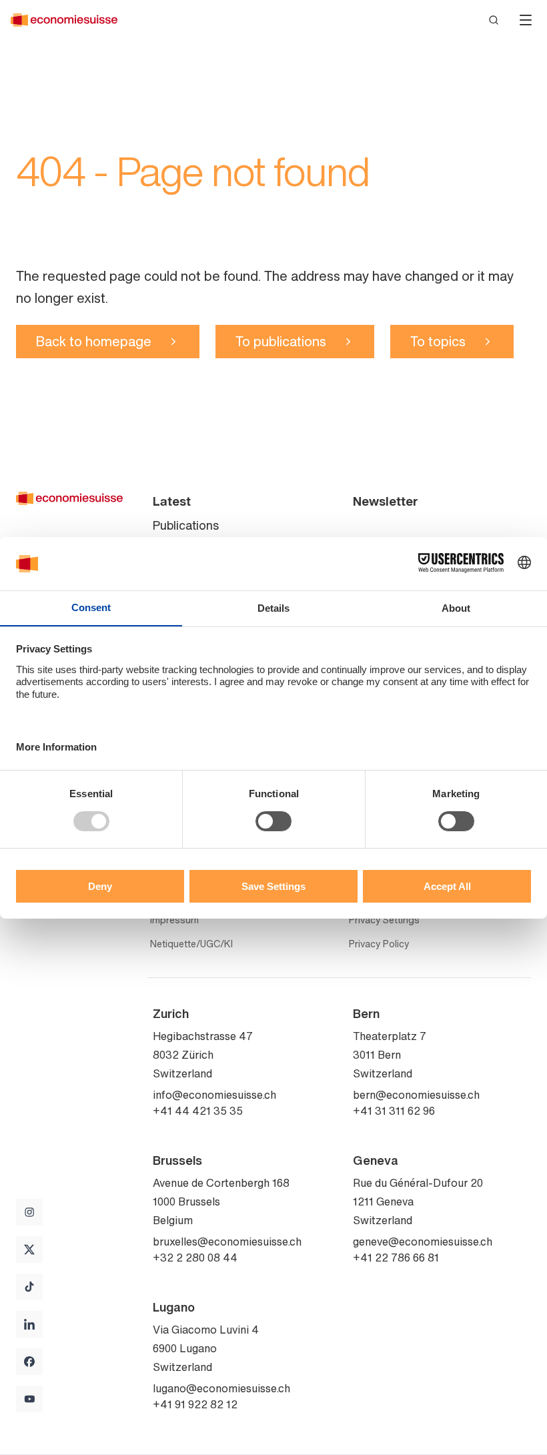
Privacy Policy (379, 944)
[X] (29, 1249)
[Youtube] (29, 1399)
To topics (438, 341)
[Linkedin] (29, 1324)
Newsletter (385, 501)
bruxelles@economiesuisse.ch (227, 1242)
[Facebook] (29, 1361)
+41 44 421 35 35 (198, 1111)
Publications (186, 525)
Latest (172, 501)
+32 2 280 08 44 (195, 1258)
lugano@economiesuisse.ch (221, 1388)
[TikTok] (29, 1287)
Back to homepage (93, 341)
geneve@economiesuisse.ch (422, 1242)
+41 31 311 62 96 (394, 1111)
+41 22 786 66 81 (396, 1258)
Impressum (174, 920)
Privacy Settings (384, 920)
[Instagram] (29, 1212)
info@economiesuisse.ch (214, 1095)
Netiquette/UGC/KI (191, 944)
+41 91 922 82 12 (195, 1404)
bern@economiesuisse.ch (416, 1095)
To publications (280, 341)
